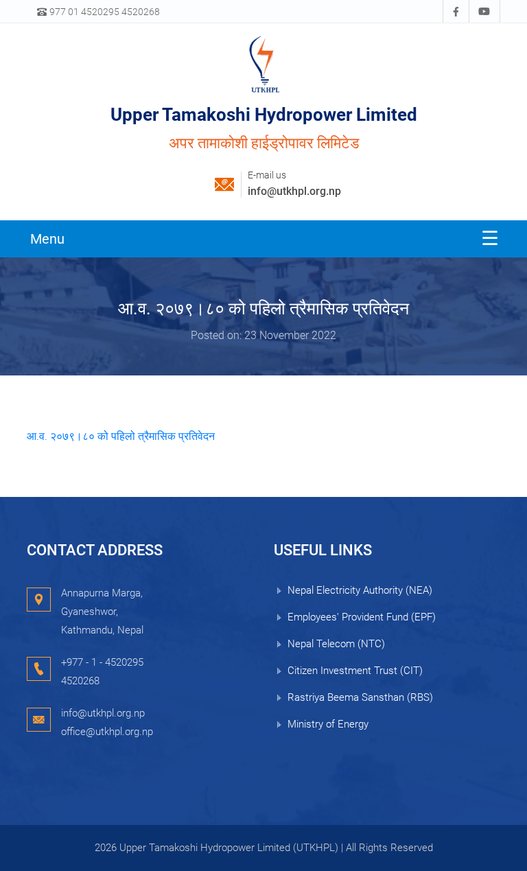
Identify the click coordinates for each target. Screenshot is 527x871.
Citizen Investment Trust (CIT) (355, 670)
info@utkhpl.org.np (294, 191)
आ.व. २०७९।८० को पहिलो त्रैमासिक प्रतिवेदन (121, 436)
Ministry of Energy (328, 724)
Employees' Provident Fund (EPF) (362, 617)
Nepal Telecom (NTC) (336, 644)
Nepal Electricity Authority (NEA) (360, 590)
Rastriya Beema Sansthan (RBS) (360, 697)
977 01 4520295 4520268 (103, 11)
